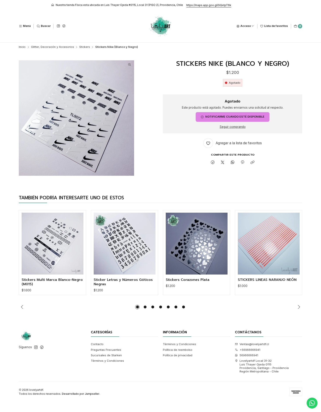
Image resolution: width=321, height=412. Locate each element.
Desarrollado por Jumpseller (80, 393)
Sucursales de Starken (106, 355)
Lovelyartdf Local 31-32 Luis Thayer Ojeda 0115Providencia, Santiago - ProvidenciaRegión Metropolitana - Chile (264, 366)
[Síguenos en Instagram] (58, 26)
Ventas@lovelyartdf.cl (254, 344)
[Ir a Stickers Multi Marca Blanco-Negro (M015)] (52, 244)
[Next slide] (299, 307)
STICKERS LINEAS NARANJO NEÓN (267, 280)
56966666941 (249, 355)
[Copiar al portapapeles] (252, 162)
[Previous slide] (22, 307)
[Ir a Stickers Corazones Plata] (197, 244)
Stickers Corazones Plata (187, 280)
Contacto (97, 344)
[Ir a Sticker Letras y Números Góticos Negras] (124, 244)
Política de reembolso (177, 349)
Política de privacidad (177, 355)
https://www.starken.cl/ (106, 5)
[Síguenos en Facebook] (64, 26)
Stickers (84, 47)
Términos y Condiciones (107, 360)
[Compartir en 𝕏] (222, 162)
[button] (137, 307)
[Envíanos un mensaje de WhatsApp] (312, 403)
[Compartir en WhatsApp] (232, 162)
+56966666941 (250, 349)
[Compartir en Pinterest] (242, 162)
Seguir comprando (233, 127)
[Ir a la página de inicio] (160, 26)
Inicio (22, 47)
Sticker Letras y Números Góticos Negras (123, 282)
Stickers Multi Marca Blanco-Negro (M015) (52, 282)
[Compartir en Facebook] (212, 162)
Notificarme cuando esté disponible (234, 116)
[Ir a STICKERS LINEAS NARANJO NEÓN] (269, 244)
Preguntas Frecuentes (106, 349)
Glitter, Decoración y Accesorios (52, 47)
